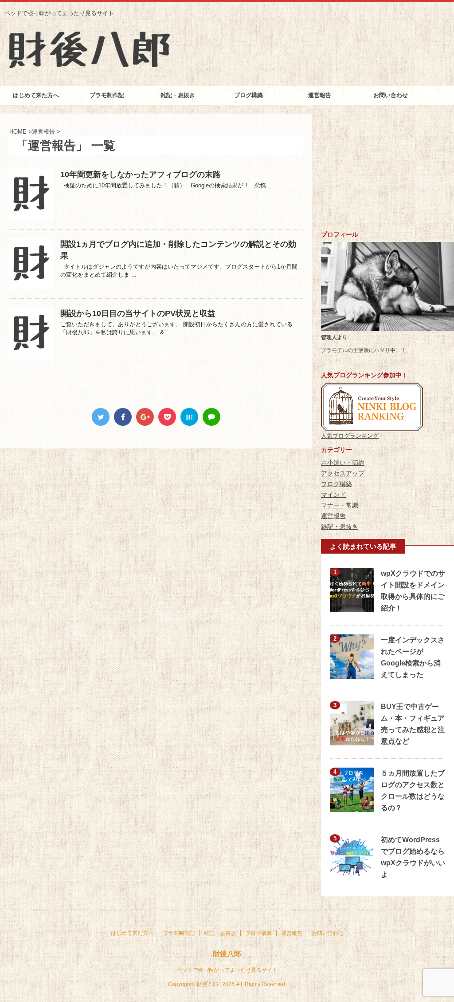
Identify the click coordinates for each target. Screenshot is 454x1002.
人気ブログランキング (350, 435)
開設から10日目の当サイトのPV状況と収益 (137, 313)
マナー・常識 (339, 505)
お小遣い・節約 (342, 462)
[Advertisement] (387, 169)
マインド (333, 494)
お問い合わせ (390, 95)
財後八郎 (227, 954)
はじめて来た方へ (36, 95)
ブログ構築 (248, 95)
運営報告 (319, 95)
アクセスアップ (342, 473)
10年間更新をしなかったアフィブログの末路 (140, 174)
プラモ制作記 (107, 95)
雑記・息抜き (177, 95)
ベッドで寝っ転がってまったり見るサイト (227, 970)
